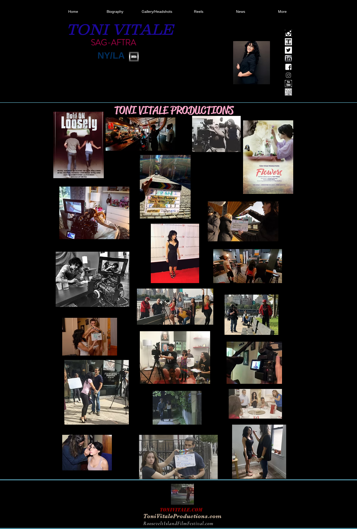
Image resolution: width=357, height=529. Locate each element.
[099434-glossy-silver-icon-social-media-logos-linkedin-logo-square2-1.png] (288, 58)
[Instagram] (288, 75)
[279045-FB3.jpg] (288, 41)
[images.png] (288, 33)
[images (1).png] (288, 83)
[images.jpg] (288, 91)
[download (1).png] (288, 66)
